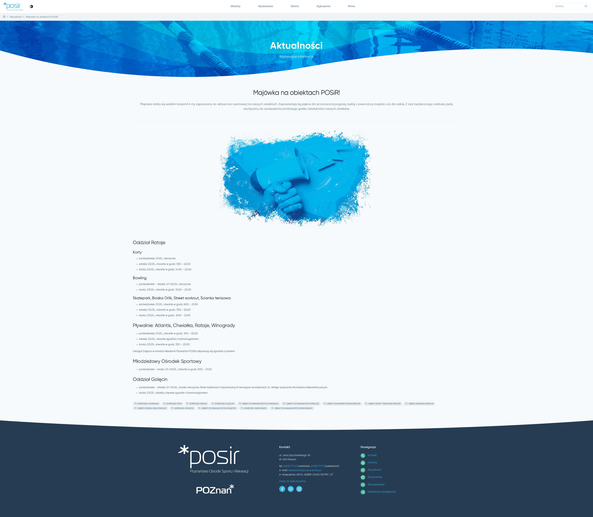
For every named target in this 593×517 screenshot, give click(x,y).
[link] (31, 6)
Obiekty (235, 6)
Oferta (295, 6)
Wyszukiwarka (376, 484)
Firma (351, 6)
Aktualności (374, 470)
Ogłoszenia (323, 6)
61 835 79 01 (317, 466)
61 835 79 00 (290, 466)
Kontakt (372, 455)
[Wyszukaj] (586, 6)
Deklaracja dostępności (382, 492)
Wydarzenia (265, 6)
